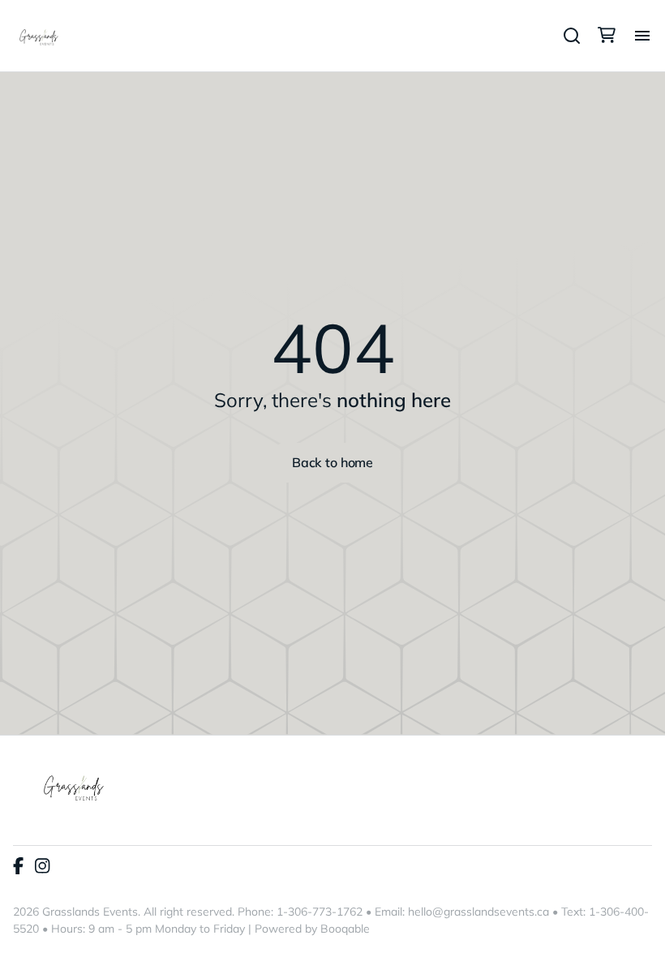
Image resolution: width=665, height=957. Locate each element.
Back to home (332, 462)
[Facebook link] (18, 867)
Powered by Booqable (312, 928)
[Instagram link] (42, 867)
